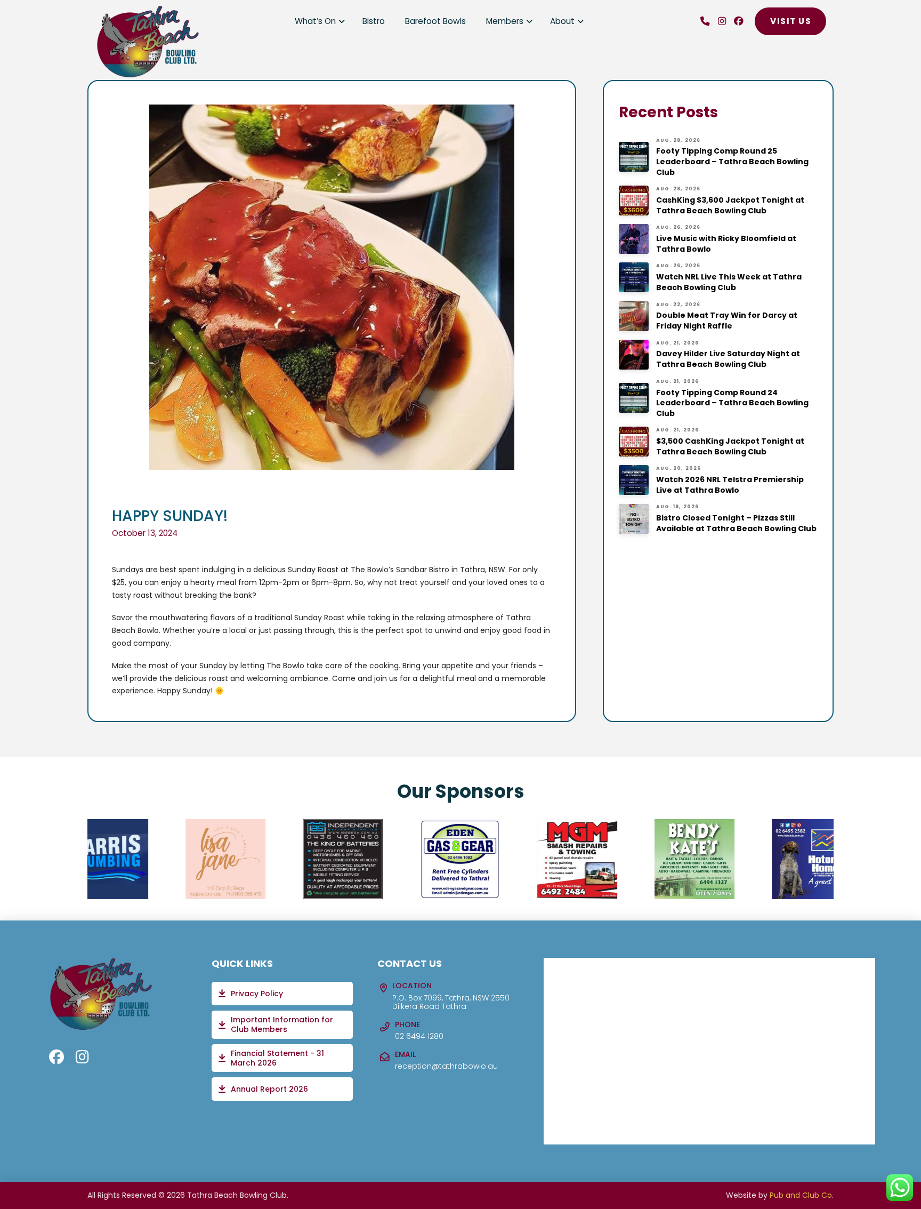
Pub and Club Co (801, 1195)
